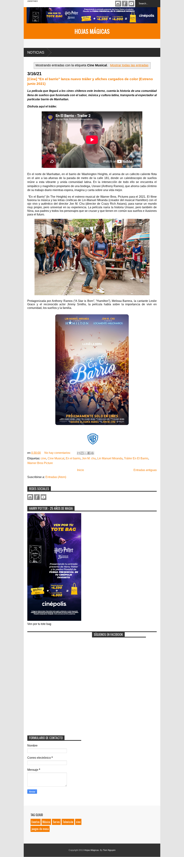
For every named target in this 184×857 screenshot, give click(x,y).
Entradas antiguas (145, 470)
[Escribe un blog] (82, 453)
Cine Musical (56, 458)
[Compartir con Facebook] (89, 453)
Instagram (118, 3)
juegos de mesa (40, 829)
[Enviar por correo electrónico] (78, 453)
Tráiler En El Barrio (136, 458)
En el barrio (73, 458)
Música (46, 822)
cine (43, 458)
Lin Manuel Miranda (110, 458)
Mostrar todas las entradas (129, 65)
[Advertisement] (54, 656)
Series (56, 822)
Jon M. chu (89, 458)
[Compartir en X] (85, 453)
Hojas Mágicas (92, 31)
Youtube (131, 3)
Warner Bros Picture (40, 463)
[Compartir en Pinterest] (92, 453)
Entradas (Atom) (55, 477)
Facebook (125, 3)
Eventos (35, 822)
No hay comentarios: (57, 452)
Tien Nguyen (109, 850)
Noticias (35, 52)
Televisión (68, 822)
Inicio (80, 470)
